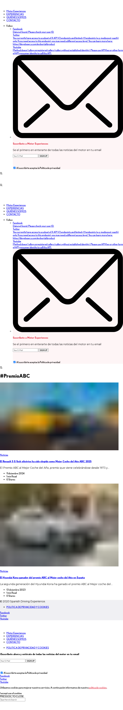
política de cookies (98, 687)
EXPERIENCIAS (15, 636)
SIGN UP (43, 156)
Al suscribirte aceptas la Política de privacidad (38, 168)
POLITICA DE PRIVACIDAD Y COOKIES (27, 607)
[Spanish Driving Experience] (5, 5)
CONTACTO (13, 642)
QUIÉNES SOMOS (16, 639)
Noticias (4, 455)
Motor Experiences (16, 633)
